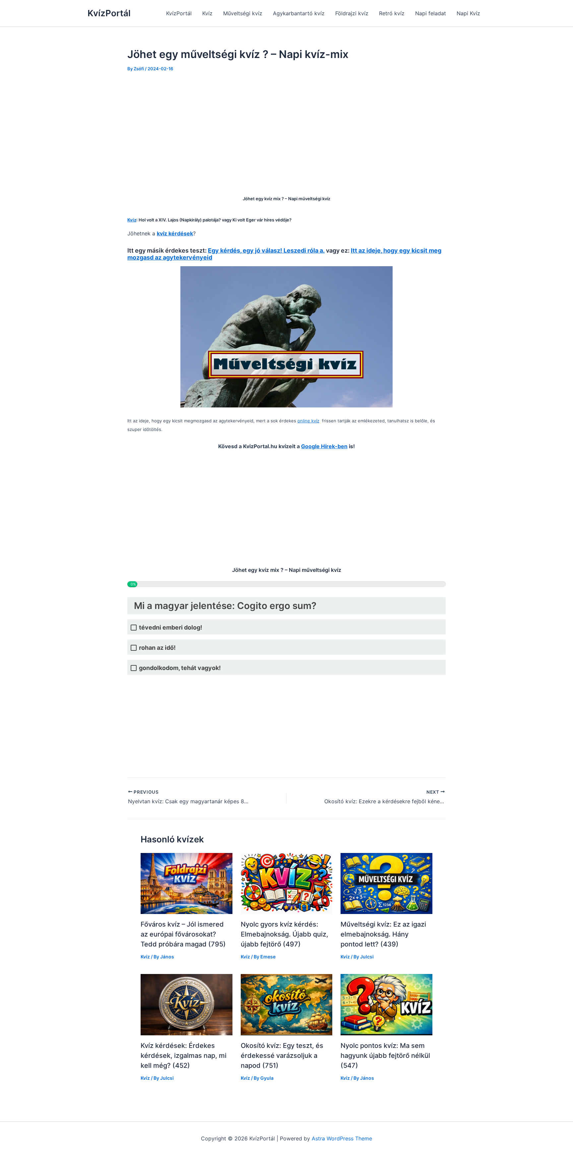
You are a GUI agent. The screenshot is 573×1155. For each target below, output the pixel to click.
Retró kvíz (392, 13)
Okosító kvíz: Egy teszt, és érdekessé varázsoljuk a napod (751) (282, 1055)
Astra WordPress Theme (342, 1138)
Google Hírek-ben (324, 446)
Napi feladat (430, 13)
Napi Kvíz (468, 13)
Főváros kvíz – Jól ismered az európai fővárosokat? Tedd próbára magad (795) (183, 934)
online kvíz (308, 420)
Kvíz (207, 13)
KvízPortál (109, 13)
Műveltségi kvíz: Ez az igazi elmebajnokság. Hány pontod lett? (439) (383, 934)
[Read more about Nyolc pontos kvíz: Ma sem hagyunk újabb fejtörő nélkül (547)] (386, 1004)
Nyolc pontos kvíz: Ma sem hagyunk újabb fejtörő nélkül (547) (385, 1055)
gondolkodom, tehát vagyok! (180, 668)
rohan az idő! (157, 647)
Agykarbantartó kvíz (299, 13)
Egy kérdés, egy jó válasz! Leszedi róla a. (266, 250)
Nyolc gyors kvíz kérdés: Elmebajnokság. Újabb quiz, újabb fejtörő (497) (284, 934)
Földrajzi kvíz (351, 13)
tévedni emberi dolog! (170, 627)
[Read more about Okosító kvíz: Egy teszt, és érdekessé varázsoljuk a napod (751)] (287, 1004)
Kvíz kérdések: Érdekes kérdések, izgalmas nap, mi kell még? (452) (183, 1055)
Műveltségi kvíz (242, 13)
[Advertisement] (286, 129)
